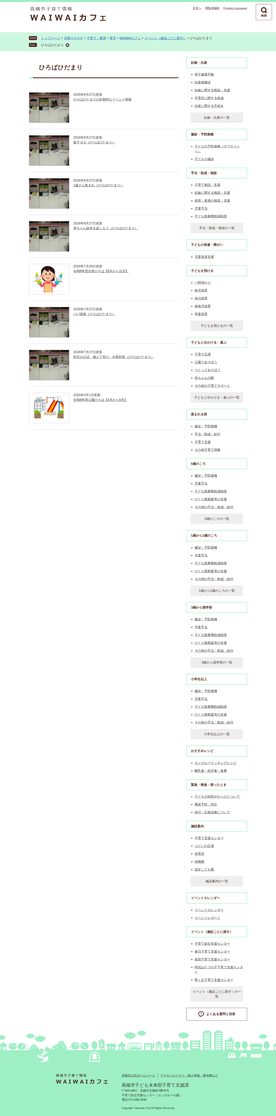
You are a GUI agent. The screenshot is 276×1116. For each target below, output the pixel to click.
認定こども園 (204, 869)
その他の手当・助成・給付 (214, 507)
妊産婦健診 (203, 82)
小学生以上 (199, 679)
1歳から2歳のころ (204, 535)
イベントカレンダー (205, 898)
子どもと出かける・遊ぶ (208, 342)
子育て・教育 (96, 38)
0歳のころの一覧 (217, 518)
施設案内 (197, 826)
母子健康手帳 (204, 74)
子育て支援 (203, 442)
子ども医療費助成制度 (211, 216)
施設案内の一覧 (216, 881)
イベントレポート (207, 918)
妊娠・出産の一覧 (217, 117)
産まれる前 (199, 414)
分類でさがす (73, 38)
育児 (113, 38)
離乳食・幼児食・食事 (211, 770)
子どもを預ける (202, 270)
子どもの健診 (204, 159)
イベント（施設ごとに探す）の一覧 (217, 994)
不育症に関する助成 (209, 98)
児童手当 (201, 208)
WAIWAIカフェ (130, 38)
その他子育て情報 (207, 450)
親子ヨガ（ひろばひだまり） (94, 142)
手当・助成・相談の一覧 (217, 228)
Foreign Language (235, 8)
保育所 (199, 853)
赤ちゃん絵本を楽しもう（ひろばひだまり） (105, 228)
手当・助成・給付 (207, 434)
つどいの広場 (204, 846)
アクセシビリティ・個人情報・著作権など (189, 1075)
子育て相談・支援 (207, 185)
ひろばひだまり (52, 45)
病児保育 (201, 290)
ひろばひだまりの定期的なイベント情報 (102, 99)
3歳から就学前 (201, 607)
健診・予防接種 (202, 134)
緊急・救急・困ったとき (208, 784)
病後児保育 (203, 306)
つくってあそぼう (207, 370)
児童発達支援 (204, 256)
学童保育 (201, 314)
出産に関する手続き (209, 106)
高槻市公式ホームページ (138, 1075)
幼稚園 (199, 861)
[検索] (264, 12)
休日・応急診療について (212, 812)
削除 (67, 45)
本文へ (197, 8)
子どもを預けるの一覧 (217, 325)
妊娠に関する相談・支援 (212, 90)
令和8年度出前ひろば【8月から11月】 (101, 271)
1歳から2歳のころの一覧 (217, 590)
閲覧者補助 (212, 8)
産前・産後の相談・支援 (212, 200)
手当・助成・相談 (204, 173)
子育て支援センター (209, 838)
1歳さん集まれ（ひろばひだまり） (98, 185)
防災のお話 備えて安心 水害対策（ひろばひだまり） (113, 357)
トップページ (50, 38)
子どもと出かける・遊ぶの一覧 (216, 397)
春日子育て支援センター (212, 951)
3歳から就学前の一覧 (216, 662)
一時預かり (203, 282)
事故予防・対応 (206, 804)
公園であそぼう (206, 362)
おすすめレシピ (202, 751)
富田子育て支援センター (212, 959)
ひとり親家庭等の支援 (211, 499)
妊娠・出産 (199, 62)
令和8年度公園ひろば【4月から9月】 (100, 400)
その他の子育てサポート (212, 385)
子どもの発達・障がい (207, 244)
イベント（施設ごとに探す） (165, 38)
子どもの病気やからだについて (217, 796)
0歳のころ (198, 463)
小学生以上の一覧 (217, 734)
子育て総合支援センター (212, 943)
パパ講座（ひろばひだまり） (94, 314)
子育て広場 (203, 354)
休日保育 (201, 298)
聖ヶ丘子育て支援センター (214, 980)
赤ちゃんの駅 (204, 378)
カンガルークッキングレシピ (216, 763)
